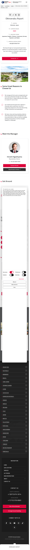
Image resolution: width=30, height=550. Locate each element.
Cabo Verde (6, 381)
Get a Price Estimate (14, 506)
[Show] (26, 367)
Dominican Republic (8, 396)
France (5, 400)
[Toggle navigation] (26, 2)
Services (6, 470)
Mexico (5, 418)
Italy (4, 411)
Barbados (5, 374)
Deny (14, 287)
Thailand (5, 440)
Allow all (14, 282)
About (5, 479)
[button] (14, 547)
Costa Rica (6, 393)
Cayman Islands (7, 385)
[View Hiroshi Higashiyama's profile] (14, 147)
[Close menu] (14, 544)
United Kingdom (7, 448)
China (4, 389)
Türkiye (5, 444)
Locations (7, 6)
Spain (4, 437)
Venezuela (6, 451)
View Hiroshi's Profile (13, 169)
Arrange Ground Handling (14, 511)
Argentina (6, 367)
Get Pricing (7, 473)
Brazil (4, 378)
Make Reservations (9, 476)
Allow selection (14, 284)
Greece (5, 404)
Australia (6, 370)
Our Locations (8, 468)
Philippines (6, 422)
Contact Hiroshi (14, 165)
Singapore (6, 433)
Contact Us (13, 58)
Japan (12, 6)
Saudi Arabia (6, 429)
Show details (21, 279)
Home (2, 6)
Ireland (5, 407)
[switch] (24, 272)
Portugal (5, 426)
